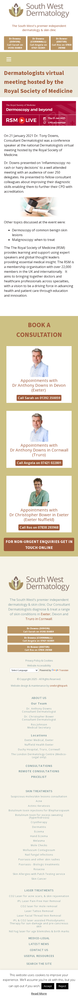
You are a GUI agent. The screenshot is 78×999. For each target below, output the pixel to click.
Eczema (39, 831)
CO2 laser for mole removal (39, 906)
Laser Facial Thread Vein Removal (39, 915)
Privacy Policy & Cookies (39, 660)
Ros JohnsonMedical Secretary (39, 726)
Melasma (39, 840)
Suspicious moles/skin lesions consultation (39, 796)
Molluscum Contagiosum (39, 850)
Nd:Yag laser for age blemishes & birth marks (39, 931)
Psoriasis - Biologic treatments (39, 864)
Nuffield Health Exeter (39, 744)
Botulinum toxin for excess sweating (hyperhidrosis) (39, 816)
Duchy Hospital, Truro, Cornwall (39, 749)
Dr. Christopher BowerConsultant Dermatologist (39, 718)
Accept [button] (48, 986)
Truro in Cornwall (38, 619)
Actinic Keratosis (39, 806)
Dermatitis (39, 827)
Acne (39, 801)
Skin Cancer (39, 878)
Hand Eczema (39, 836)
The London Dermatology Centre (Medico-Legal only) (39, 756)
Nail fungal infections (39, 854)
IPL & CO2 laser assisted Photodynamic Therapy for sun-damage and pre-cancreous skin (39, 923)
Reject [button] (62, 986)
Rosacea (39, 869)
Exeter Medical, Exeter (39, 740)
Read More (39, 993)
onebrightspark (58, 685)
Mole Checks (39, 845)
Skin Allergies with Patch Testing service (39, 873)
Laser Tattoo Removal (39, 911)
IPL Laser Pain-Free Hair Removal (39, 901)
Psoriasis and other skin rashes (39, 859)
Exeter (45, 614)
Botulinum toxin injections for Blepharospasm (39, 810)
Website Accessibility (39, 665)
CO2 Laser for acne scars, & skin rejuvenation (39, 896)
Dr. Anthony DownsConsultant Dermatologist (39, 710)
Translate (63, 670)
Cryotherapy (39, 822)
